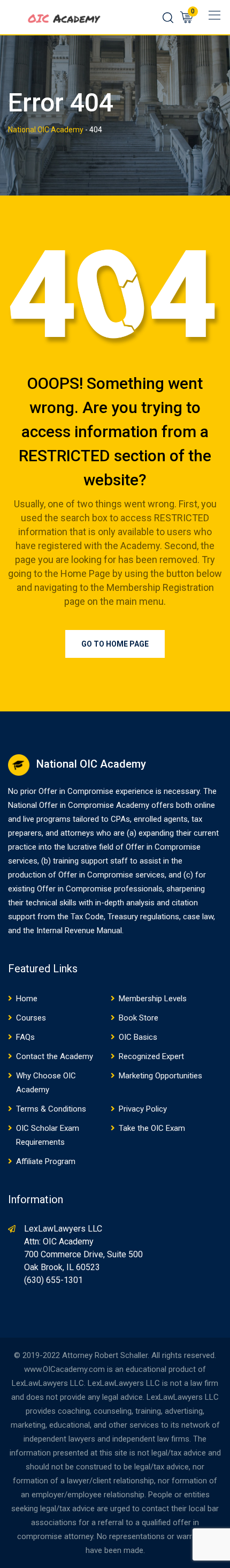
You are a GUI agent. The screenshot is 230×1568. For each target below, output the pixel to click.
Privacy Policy (143, 1109)
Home (26, 998)
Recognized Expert (151, 1056)
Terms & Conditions (51, 1109)
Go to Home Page (115, 644)
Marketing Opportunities (160, 1076)
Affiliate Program (45, 1161)
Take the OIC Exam (152, 1128)
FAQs (25, 1037)
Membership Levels (153, 998)
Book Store (138, 1018)
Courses (31, 1018)
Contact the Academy (54, 1056)
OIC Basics (138, 1037)
